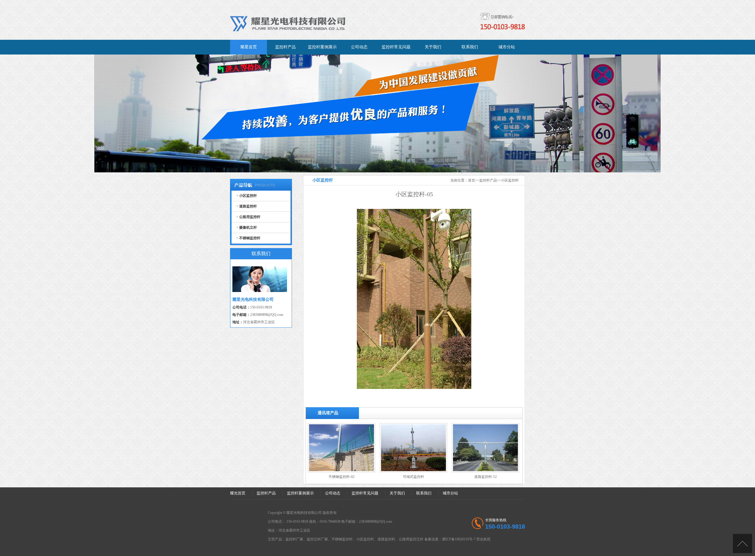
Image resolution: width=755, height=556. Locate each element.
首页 (471, 180)
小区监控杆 (510, 180)
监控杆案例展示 (300, 493)
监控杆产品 (488, 180)
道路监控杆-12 (485, 477)
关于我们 (397, 493)
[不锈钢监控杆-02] (341, 471)
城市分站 (450, 493)
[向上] (742, 543)
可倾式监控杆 (413, 477)
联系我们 (423, 493)
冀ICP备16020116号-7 (458, 539)
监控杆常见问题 (365, 493)
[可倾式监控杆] (413, 471)
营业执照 (483, 539)
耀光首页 (237, 493)
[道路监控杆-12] (485, 471)
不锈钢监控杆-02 (341, 477)
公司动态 (332, 493)
